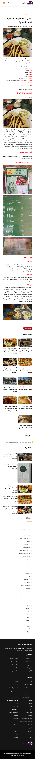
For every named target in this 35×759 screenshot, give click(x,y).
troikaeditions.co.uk (25, 594)
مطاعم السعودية (14, 659)
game (28, 542)
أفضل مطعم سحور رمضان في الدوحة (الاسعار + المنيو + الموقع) (10, 370)
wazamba (27, 597)
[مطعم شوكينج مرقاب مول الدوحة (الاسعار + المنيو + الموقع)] (25, 489)
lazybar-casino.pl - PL (24, 562)
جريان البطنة (27, 626)
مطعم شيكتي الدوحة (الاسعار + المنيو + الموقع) (25, 407)
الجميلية (28, 609)
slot (29, 577)
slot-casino (27, 579)
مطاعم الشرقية (14, 662)
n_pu (28, 565)
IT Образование (25, 556)
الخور (28, 612)
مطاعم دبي (29, 665)
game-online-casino (25, 550)
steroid (28, 588)
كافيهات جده (29, 671)
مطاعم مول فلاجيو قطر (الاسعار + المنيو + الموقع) (25, 426)
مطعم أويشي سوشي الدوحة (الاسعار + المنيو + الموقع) (25, 370)
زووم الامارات (29, 668)
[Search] (9, 3)
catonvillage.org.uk (25, 539)
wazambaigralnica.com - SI (23, 600)
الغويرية (28, 620)
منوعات (28, 632)
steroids (28, 591)
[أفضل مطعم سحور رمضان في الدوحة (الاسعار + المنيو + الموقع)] (25, 510)
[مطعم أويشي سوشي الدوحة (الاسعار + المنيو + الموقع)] (25, 499)
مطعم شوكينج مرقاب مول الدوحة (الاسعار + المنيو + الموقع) (10, 351)
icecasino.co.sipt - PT (24, 553)
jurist (28, 559)
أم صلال (28, 606)
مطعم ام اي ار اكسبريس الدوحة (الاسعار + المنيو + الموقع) (10, 389)
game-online (26, 547)
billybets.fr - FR (26, 530)
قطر (29, 629)
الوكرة (28, 623)
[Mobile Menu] (4, 3)
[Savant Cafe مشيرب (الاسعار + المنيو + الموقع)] (25, 473)
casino (28, 533)
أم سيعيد (28, 603)
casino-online (26, 536)
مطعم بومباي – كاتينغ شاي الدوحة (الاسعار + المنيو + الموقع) (11, 408)
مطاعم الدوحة (28, 328)
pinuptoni (27, 574)
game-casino (26, 545)
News (28, 568)
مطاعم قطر (15, 671)
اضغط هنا (30, 83)
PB (29, 571)
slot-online (27, 582)
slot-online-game (25, 585)
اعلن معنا (13, 755)
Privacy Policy (20, 755)
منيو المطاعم (29, 659)
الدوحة (28, 614)
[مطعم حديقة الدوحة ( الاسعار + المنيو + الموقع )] (17, 42)
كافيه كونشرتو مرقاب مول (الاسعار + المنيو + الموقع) (25, 350)
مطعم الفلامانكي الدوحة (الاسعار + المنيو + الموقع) (25, 388)
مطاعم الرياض (28, 662)
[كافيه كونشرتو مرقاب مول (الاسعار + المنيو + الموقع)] (25, 457)
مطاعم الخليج (14, 668)
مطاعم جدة (15, 665)
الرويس (28, 617)
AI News (28, 527)
